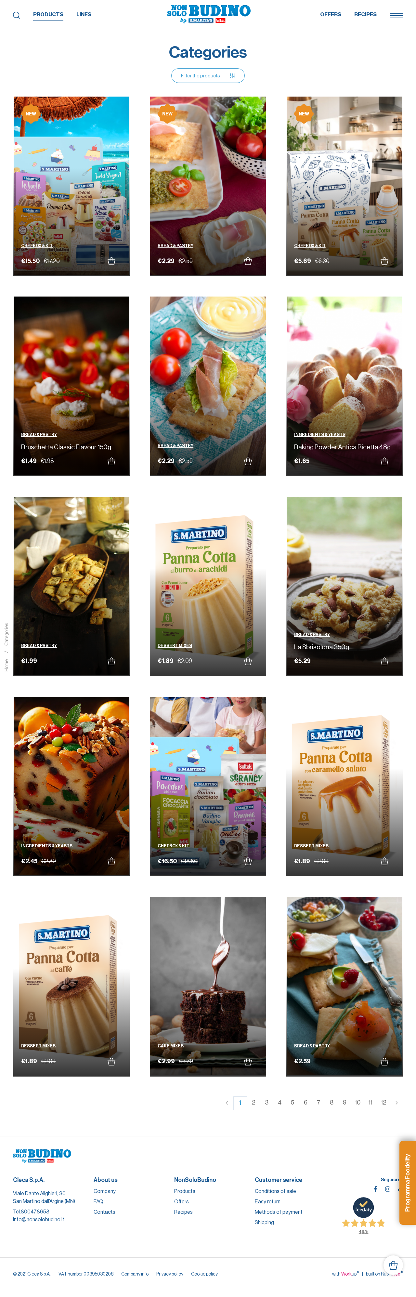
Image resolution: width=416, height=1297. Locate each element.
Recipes (365, 14)
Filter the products (200, 75)
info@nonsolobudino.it (38, 1219)
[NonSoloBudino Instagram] (388, 1189)
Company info (135, 1274)
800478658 (35, 1212)
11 (370, 1102)
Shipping (264, 1222)
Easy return (267, 1201)
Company (105, 1191)
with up (345, 1274)
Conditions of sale (275, 1191)
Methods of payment (279, 1212)
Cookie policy (204, 1274)
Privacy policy (169, 1274)
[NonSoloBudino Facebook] (375, 1189)
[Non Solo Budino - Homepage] (209, 14)
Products (48, 14)
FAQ (98, 1201)
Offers (330, 14)
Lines (83, 14)
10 (357, 1102)
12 (383, 1102)
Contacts (104, 1212)
